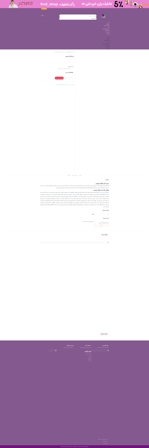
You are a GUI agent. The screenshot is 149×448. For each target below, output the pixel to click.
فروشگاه (107, 38)
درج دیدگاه (101, 225)
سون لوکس (103, 192)
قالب (57, 84)
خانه (108, 22)
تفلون (64, 196)
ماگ (108, 27)
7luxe (100, 192)
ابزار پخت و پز (69, 84)
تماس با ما (107, 32)
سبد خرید (89, 357)
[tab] (80, 175)
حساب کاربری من (88, 354)
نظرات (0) (68, 175)
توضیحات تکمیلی (74, 175)
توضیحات (80, 175)
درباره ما (107, 33)
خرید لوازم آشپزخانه (105, 28)
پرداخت (89, 355)
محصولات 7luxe (106, 25)
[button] (44, 9)
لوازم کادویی (107, 30)
